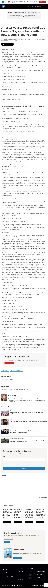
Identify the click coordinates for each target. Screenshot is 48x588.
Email (4, 456)
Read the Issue (17, 558)
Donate (43, 2)
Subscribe (24, 468)
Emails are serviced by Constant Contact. (16, 464)
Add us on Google (39, 39)
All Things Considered (16, 370)
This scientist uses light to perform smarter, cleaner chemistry (18, 513)
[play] (3, 6)
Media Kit (39, 577)
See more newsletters (8, 539)
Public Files (39, 574)
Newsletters (33, 1)
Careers (19, 576)
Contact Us (20, 571)
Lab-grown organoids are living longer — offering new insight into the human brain (29, 513)
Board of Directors (41, 571)
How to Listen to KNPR (40, 569)
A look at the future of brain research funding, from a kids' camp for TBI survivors (41, 513)
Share (29, 39)
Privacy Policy (5, 577)
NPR (11, 410)
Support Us (20, 579)
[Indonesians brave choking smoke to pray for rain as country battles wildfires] (5, 413)
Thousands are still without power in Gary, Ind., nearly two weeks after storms (7, 513)
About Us (20, 568)
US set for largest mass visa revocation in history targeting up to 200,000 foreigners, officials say (26, 431)
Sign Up (7, 542)
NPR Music (5, 370)
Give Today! (10, 363)
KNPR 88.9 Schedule (30, 575)
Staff (19, 574)
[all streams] (46, 6)
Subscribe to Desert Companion (32, 571)
